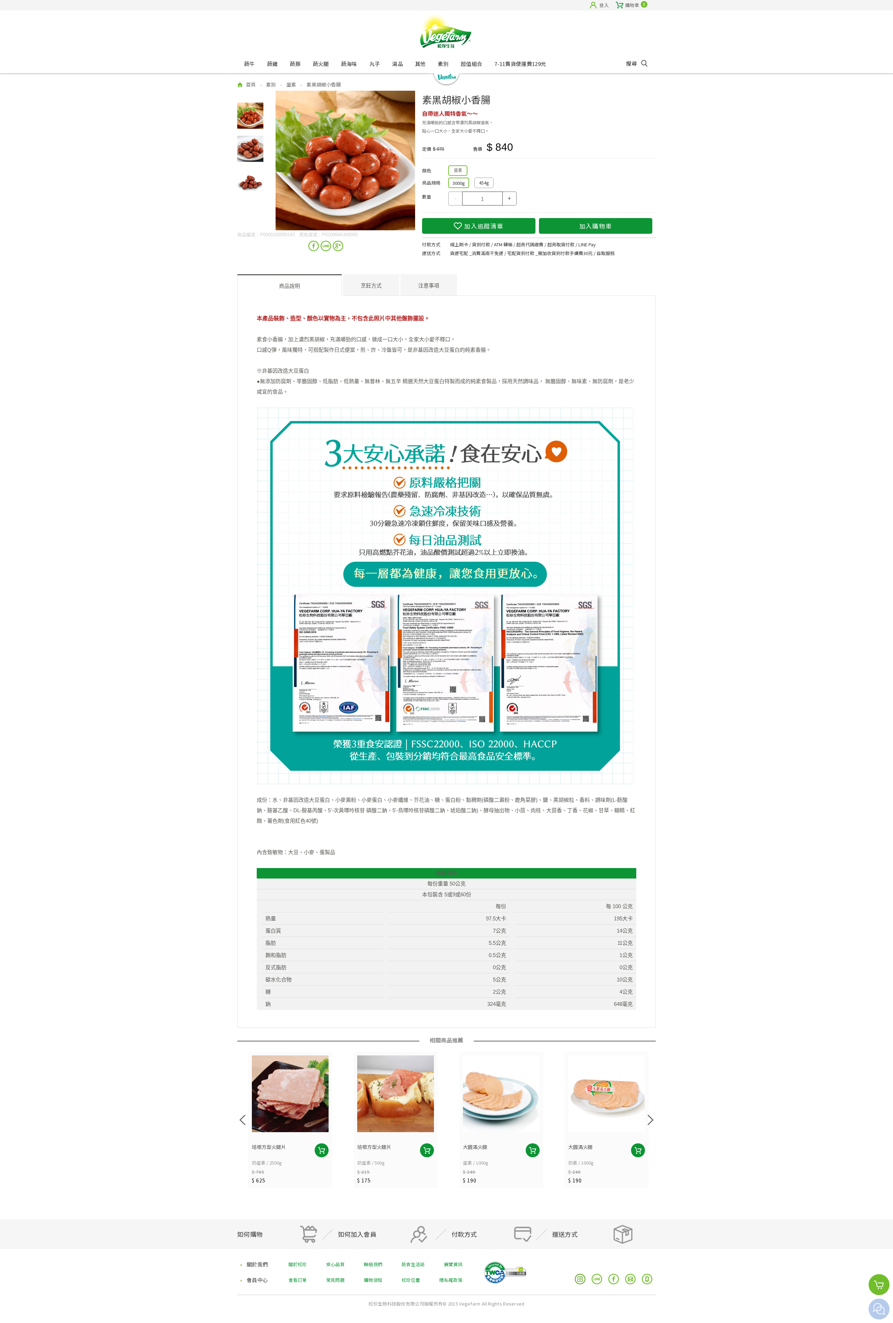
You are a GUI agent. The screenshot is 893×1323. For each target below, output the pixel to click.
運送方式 (565, 1234)
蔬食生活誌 (413, 1264)
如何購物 (250, 1234)
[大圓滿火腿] (501, 1093)
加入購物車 (595, 226)
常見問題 (335, 1280)
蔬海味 (349, 63)
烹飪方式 (371, 286)
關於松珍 (297, 1264)
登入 (604, 5)
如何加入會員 (357, 1234)
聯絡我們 (373, 1264)
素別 (443, 63)
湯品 (397, 63)
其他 (420, 63)
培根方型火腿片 (269, 1146)
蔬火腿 (321, 63)
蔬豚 (295, 63)
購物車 (632, 4)
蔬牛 (249, 63)
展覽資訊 (453, 1264)
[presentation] (242, 1120)
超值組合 (471, 63)
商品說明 (289, 286)
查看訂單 (297, 1280)
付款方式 (464, 1234)
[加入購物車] (322, 1150)
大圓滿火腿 (475, 1146)
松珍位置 (411, 1280)
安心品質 (335, 1264)
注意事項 (428, 286)
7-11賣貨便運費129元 (520, 63)
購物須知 (373, 1280)
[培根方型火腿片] (290, 1093)
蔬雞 (272, 63)
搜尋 (631, 63)
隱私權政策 (451, 1280)
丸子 (374, 63)
